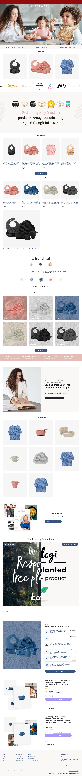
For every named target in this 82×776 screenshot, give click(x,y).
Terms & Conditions (33, 760)
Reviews (4, 760)
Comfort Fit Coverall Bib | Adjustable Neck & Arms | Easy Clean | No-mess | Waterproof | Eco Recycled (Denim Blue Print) (60, 664)
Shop (4, 756)
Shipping (51, 692)
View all (41, 173)
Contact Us (18, 756)
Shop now (41, 39)
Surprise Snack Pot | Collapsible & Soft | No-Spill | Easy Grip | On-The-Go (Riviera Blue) (59, 657)
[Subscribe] (77, 757)
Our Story (5, 763)
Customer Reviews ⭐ (21, 760)
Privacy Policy (31, 756)
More (63, 517)
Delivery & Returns (20, 758)
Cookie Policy (31, 758)
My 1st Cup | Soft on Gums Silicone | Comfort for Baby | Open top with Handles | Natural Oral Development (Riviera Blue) (58, 651)
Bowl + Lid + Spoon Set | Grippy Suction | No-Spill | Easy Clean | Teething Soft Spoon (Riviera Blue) (59, 638)
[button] (4, 6)
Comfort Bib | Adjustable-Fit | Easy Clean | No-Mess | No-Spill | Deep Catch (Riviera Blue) (59, 631)
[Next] (55, 264)
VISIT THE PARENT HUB (53, 521)
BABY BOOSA (8, 770)
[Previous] (27, 264)
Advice (4, 758)
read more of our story (54, 398)
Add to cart (60, 671)
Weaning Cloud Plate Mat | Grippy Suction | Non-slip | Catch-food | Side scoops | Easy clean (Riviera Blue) (60, 644)
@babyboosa (6, 762)
